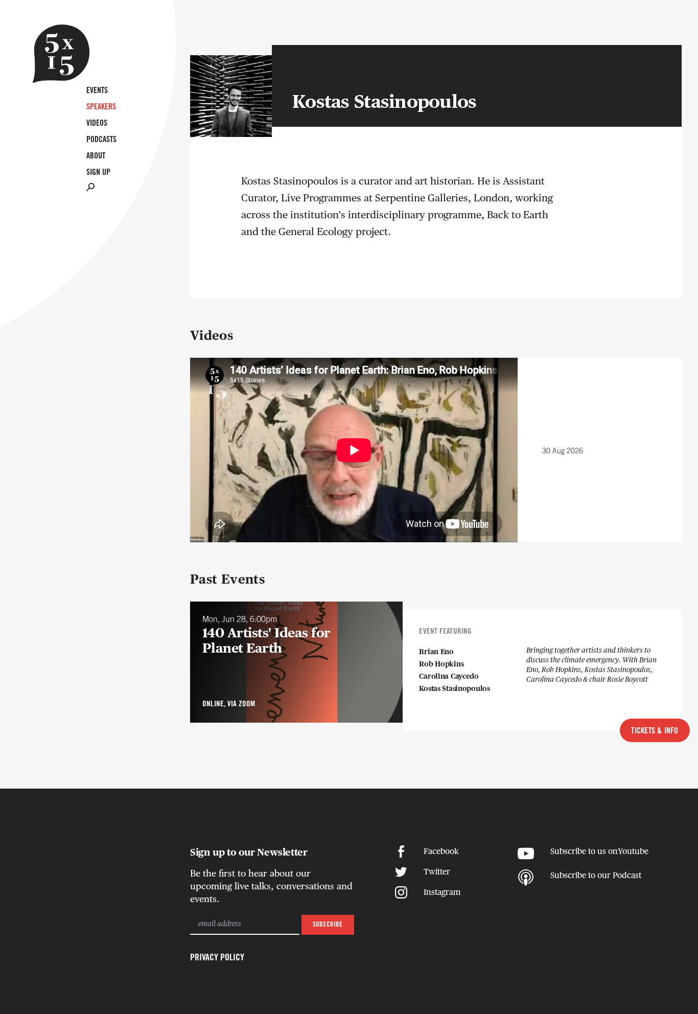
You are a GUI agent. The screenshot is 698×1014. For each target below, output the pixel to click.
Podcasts (101, 140)
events (97, 91)
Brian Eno (436, 652)
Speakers (101, 107)
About (95, 156)
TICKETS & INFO (654, 731)
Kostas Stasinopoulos (454, 689)
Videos (96, 123)
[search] (90, 187)
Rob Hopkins (441, 664)
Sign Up (98, 172)
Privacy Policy (217, 958)
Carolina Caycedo (449, 676)
